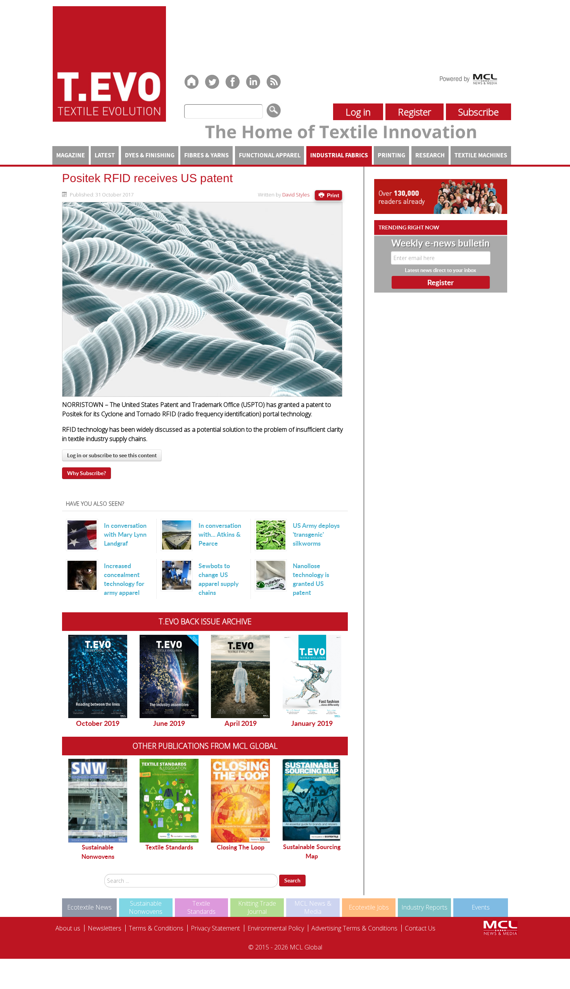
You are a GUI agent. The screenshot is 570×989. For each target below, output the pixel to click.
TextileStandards (201, 907)
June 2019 (169, 723)
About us (67, 928)
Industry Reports (424, 907)
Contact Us (420, 928)
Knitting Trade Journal (257, 907)
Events (481, 907)
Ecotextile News (89, 907)
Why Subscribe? (86, 473)
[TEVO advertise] (440, 196)
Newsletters (104, 928)
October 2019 (97, 723)
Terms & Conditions (156, 928)
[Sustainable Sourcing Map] (311, 800)
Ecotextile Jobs (369, 907)
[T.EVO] (109, 63)
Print (332, 195)
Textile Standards (169, 847)
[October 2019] (97, 676)
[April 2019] (240, 676)
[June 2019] (169, 676)
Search (292, 880)
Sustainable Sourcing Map (311, 851)
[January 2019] (311, 676)
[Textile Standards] (169, 801)
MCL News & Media (313, 907)
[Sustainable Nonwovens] (97, 801)
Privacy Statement (215, 928)
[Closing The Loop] (240, 801)
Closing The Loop (240, 847)
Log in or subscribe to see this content (112, 455)
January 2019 (312, 723)
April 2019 (241, 723)
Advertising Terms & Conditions (354, 928)
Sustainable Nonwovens (97, 852)
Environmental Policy (275, 928)
